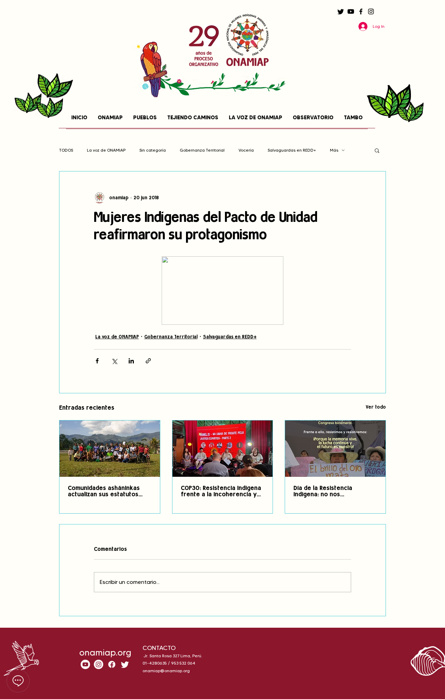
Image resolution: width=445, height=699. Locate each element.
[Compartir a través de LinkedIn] (131, 360)
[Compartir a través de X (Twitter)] (114, 360)
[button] (377, 150)
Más (334, 150)
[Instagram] (371, 11)
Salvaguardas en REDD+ (292, 150)
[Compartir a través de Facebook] (97, 360)
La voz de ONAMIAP (106, 150)
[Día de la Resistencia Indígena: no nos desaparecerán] (335, 448)
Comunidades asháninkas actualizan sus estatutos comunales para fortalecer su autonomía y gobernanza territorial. (108, 491)
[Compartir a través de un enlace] (148, 360)
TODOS (66, 150)
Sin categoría (152, 150)
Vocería (246, 150)
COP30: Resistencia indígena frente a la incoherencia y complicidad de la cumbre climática (221, 491)
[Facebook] (361, 11)
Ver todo (376, 407)
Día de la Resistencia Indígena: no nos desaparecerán (322, 491)
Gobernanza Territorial (202, 150)
